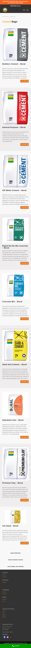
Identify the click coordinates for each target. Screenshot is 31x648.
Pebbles (4, 616)
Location (4, 576)
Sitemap (4, 599)
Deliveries (4, 582)
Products (7, 16)
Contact (4, 574)
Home (4, 16)
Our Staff (4, 593)
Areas (3, 601)
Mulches (4, 614)
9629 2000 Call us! (15, 6)
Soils (3, 613)
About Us (4, 592)
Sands (3, 611)
